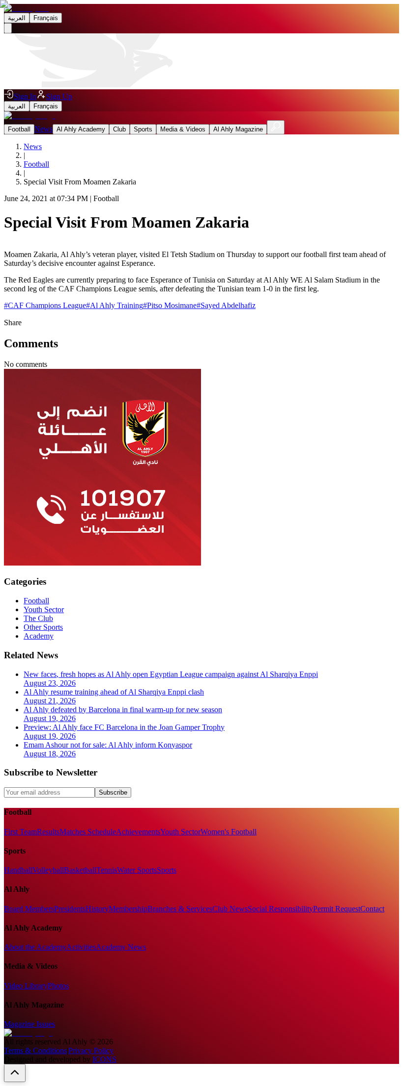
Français (45, 18)
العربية (17, 18)
